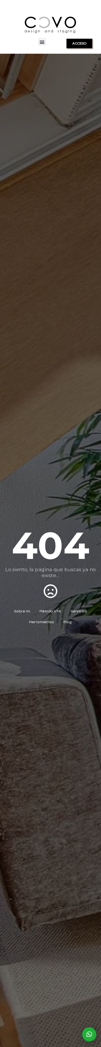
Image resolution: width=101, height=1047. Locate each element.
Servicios (79, 611)
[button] (42, 42)
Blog (67, 622)
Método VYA (50, 611)
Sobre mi (22, 611)
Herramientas (41, 622)
